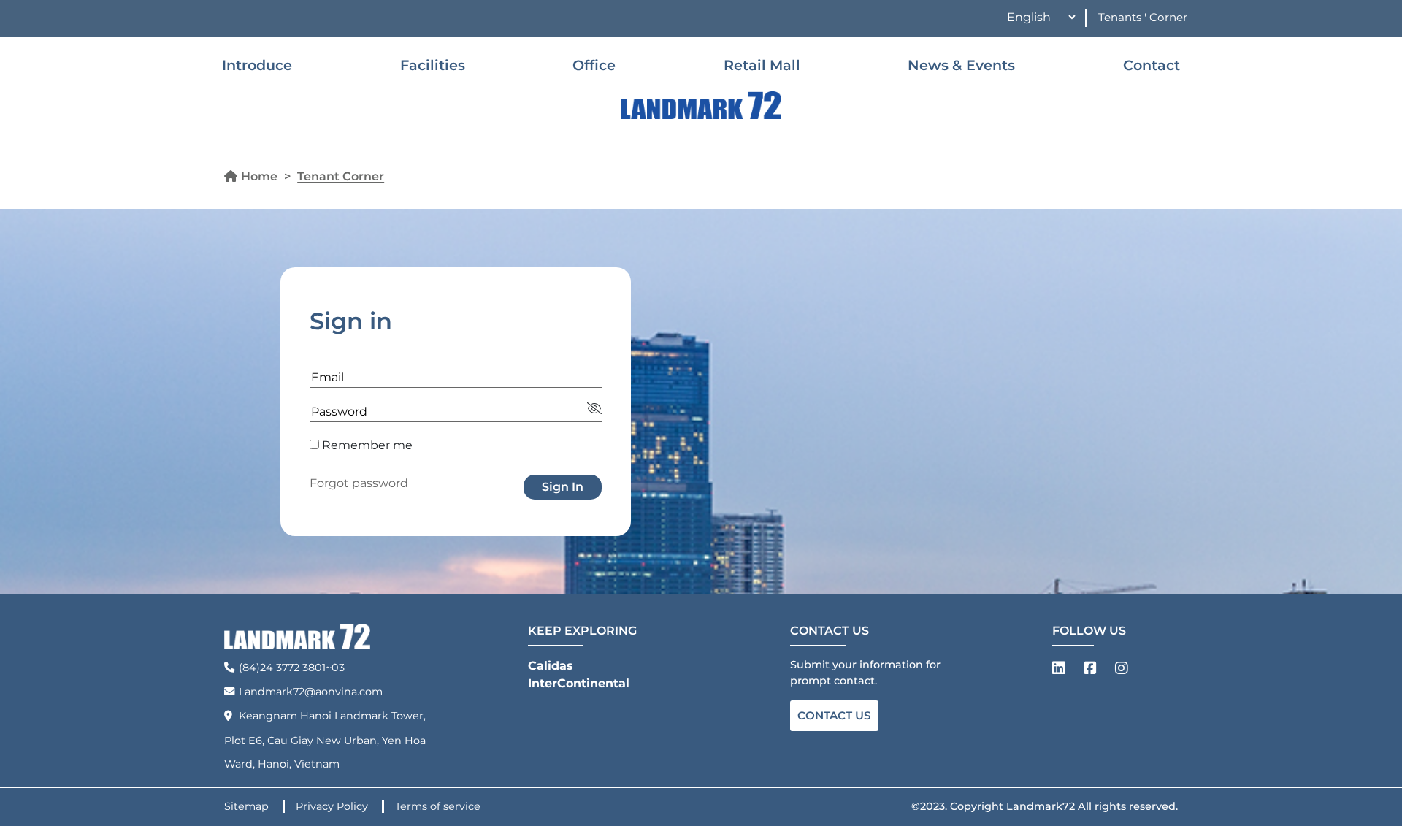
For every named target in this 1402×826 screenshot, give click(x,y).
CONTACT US (834, 715)
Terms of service (437, 806)
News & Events (961, 65)
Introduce (257, 65)
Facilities (432, 65)
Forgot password (359, 483)
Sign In (562, 487)
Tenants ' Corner (1142, 17)
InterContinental (578, 683)
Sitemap (248, 806)
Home (259, 176)
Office (594, 65)
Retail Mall (762, 65)
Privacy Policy (333, 806)
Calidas (550, 666)
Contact (1151, 65)
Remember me (366, 445)
